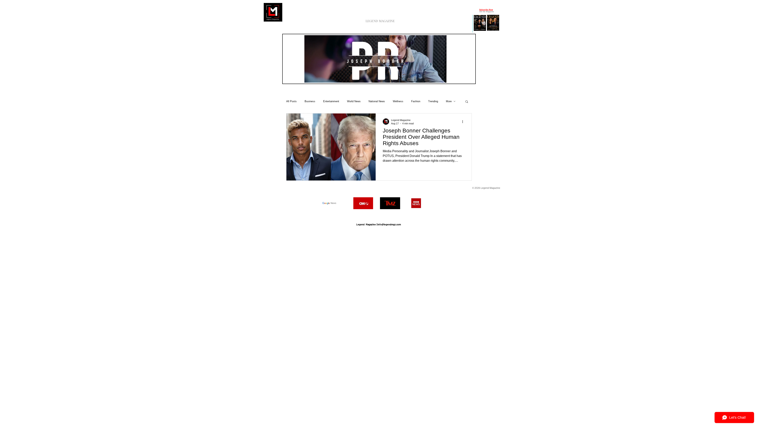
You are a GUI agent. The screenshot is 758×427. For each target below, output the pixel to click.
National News (377, 101)
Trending (433, 101)
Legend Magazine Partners (378, 214)
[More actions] (464, 121)
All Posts (291, 101)
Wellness (398, 101)
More (449, 101)
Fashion (415, 101)
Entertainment (331, 101)
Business (310, 101)
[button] (441, 78)
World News (354, 101)
